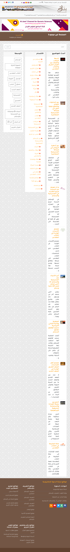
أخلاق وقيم (35, 65)
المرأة (35, 89)
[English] (28, 2)
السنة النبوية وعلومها (27, 536)
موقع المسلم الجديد (11, 495)
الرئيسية (64, 2)
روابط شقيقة (48, 2)
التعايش (34, 79)
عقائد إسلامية (34, 96)
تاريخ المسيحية (33, 127)
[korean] (22, 2)
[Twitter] (9, 3)
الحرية (35, 82)
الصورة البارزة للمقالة (16, 67)
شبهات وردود (34, 75)
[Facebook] (13, 3)
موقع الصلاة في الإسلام (10, 499)
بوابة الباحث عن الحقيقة (59, 497)
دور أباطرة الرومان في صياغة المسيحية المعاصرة (54, 150)
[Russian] (24, 2)
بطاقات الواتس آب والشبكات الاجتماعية (54, 501)
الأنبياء (36, 147)
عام (36, 92)
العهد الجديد (16, 90)
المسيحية (17, 95)
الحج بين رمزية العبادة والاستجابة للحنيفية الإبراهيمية (54, 406)
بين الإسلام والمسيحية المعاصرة (46, 15)
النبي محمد (35, 72)
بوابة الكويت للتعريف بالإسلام (58, 493)
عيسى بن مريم (34, 134)
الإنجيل (18, 79)
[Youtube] (6, 3)
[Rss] (4, 3)
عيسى (12, 84)
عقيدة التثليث (34, 131)
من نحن (59, 2)
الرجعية (34, 85)
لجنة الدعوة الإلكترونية (60, 489)
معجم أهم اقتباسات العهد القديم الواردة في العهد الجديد (54, 367)
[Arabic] (31, 2)
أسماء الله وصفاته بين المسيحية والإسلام (14, 114)
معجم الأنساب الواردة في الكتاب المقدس (55, 233)
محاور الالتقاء (34, 168)
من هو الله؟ (35, 181)
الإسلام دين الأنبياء (61, 15)
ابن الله (9, 122)
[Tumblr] (11, 3)
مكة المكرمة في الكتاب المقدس (54, 446)
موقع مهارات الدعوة (12, 530)
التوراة (11, 79)
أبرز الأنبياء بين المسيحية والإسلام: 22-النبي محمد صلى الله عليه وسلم (53, 282)
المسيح (18, 101)
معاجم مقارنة (34, 178)
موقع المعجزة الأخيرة (27, 513)
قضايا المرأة (34, 165)
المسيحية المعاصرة (31, 15)
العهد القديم (16, 106)
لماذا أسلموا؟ (34, 100)
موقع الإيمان (30, 509)
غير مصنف (37, 185)
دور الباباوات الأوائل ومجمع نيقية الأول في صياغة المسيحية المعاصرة (54, 109)
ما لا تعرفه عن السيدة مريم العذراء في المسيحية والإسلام (53, 192)
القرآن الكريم (34, 68)
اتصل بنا (54, 2)
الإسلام (18, 60)
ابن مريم (17, 122)
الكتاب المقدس (15, 73)
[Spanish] (26, 2)
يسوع (18, 84)
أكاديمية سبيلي (13, 491)
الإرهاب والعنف (33, 150)
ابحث (40, 2)
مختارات (38, 189)
